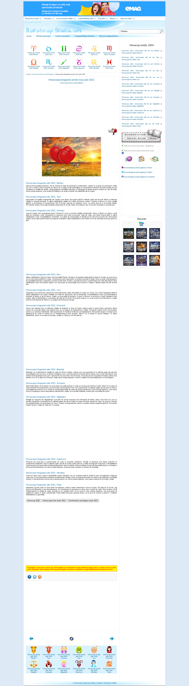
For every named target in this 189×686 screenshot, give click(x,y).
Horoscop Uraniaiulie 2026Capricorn (79, 670)
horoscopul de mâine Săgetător (133, 106)
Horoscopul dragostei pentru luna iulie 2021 (71, 80)
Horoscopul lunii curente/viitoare (43, 74)
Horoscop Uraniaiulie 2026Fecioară (109, 656)
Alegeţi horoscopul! (32, 18)
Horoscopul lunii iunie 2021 (54, 500)
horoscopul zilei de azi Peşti (147, 124)
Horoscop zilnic (127, 51)
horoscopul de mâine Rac (131, 73)
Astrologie (47, 18)
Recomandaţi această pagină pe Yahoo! (138, 168)
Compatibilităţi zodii (85, 18)
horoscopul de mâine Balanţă (132, 93)
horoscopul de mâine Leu (131, 79)
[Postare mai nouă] (31, 640)
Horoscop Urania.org (32, 22)
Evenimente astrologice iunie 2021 (83, 500)
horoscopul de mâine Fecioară (132, 86)
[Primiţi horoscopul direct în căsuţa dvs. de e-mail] (112, 134)
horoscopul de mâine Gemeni (132, 66)
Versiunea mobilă (110, 683)
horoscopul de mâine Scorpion (132, 99)
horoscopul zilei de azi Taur (147, 57)
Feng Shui (101, 18)
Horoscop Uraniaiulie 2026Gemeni (64, 656)
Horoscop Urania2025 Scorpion (49, 67)
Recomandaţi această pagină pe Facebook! (139, 177)
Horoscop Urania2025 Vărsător (94, 67)
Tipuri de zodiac (126, 18)
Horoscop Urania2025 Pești (109, 67)
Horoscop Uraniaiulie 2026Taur (49, 656)
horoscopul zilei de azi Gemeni (147, 64)
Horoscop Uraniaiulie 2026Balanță (34, 670)
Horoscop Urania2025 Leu (94, 53)
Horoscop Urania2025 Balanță (34, 67)
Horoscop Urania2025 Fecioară (109, 53)
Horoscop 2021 (33, 500)
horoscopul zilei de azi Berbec (147, 51)
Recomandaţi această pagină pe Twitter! (138, 172)
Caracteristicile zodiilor (64, 18)
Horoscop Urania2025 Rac (79, 53)
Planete (112, 18)
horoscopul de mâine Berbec (132, 53)
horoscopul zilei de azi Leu (147, 77)
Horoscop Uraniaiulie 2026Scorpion (49, 670)
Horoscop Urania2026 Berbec (34, 53)
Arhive (93, 683)
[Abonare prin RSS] (39, 579)
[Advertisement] (71, 106)
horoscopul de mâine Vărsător (132, 119)
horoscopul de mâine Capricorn (133, 113)
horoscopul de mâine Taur (131, 59)
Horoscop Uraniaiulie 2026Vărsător (94, 670)
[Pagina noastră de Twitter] (141, 161)
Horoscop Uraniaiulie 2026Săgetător (64, 670)
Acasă (28, 74)
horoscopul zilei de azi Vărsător (147, 117)
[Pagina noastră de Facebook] (128, 161)
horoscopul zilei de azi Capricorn (147, 110)
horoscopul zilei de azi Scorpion (147, 97)
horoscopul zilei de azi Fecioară (147, 84)
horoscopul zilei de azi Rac (147, 70)
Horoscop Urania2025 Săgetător (64, 67)
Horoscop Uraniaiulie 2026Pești (109, 670)
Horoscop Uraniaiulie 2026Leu (94, 656)
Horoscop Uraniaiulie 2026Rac (79, 656)
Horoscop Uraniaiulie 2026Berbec (34, 656)
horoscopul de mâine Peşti (131, 126)
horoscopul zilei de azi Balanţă (147, 90)
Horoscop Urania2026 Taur (49, 53)
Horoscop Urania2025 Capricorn (79, 67)
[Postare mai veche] (112, 640)
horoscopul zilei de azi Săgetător (147, 104)
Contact (99, 683)
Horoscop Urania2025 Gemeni (64, 53)
